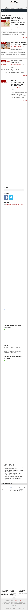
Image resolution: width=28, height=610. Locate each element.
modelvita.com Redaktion (16, 27)
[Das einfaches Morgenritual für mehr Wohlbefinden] (5, 538)
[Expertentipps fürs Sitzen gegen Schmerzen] (23, 538)
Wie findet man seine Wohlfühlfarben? (13, 476)
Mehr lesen (24, 37)
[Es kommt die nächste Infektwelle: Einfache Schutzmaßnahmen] (14, 538)
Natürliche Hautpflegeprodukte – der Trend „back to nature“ (18, 23)
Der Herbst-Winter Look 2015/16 (17, 61)
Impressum (8, 608)
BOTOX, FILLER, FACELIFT (9, 347)
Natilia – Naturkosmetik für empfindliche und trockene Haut (17, 83)
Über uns (22, 607)
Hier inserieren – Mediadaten (11, 607)
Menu (3, 10)
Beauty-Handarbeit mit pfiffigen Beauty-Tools (19, 43)
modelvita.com (18, 600)
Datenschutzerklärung (18, 608)
